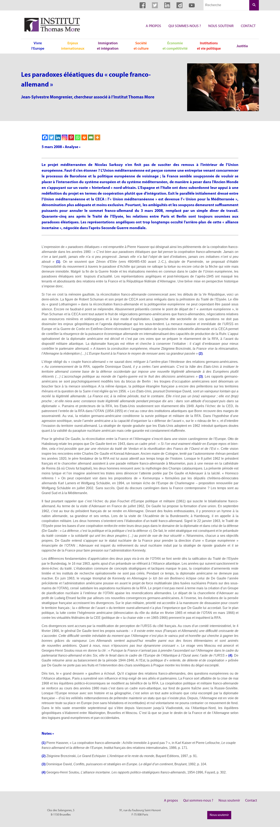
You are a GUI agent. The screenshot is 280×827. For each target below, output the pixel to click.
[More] (97, 137)
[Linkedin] (58, 137)
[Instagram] (64, 137)
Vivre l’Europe (37, 46)
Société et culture (141, 46)
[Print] (84, 137)
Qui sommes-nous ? (184, 26)
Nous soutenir (220, 26)
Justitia (242, 46)
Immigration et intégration (107, 46)
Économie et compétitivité (175, 46)
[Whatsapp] (78, 137)
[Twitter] (51, 137)
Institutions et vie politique (209, 46)
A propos (153, 26)
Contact (248, 26)
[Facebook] (45, 137)
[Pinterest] (71, 137)
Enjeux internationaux (72, 46)
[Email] (91, 137)
